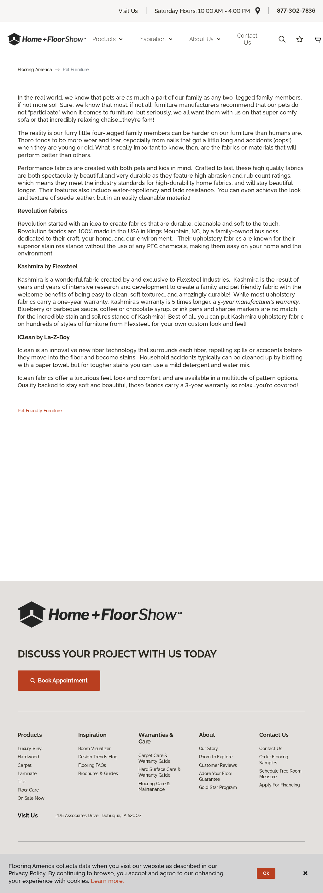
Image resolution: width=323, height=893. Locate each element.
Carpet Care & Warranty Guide (154, 758)
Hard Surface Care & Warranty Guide (159, 772)
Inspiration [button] (152, 39)
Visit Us (128, 11)
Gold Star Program (218, 787)
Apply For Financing (279, 784)
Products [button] (104, 39)
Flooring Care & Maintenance (154, 786)
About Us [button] (201, 39)
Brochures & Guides (98, 773)
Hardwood (28, 756)
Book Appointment (63, 680)
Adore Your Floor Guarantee (215, 776)
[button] (282, 39)
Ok (266, 873)
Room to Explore (215, 756)
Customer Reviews (218, 765)
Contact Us (247, 39)
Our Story (208, 748)
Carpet (25, 765)
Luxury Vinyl (30, 748)
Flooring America (35, 69)
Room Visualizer (94, 748)
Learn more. (107, 881)
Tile (21, 781)
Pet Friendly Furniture (40, 410)
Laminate (27, 773)
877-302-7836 (296, 10)
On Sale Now (31, 798)
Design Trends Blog (98, 756)
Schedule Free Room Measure (280, 773)
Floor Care (28, 789)
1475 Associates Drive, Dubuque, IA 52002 (98, 815)
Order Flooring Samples (273, 759)
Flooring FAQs (92, 765)
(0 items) (317, 39)
